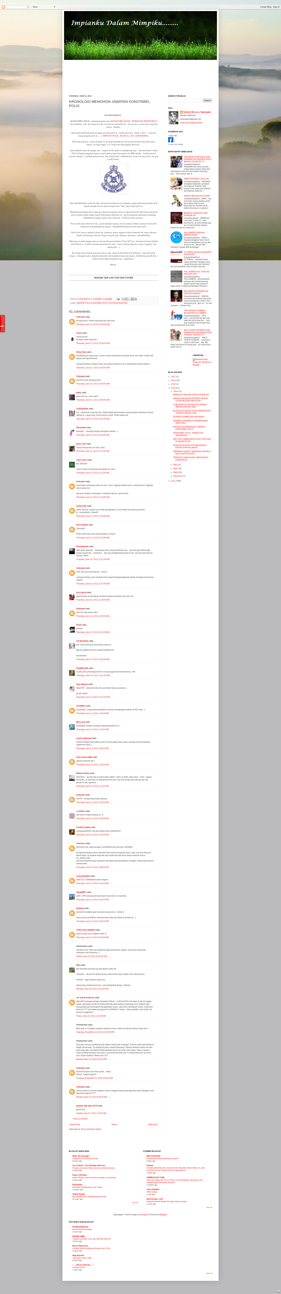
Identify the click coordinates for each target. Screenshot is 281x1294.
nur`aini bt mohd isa (85, 997)
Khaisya (80, 908)
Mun (78, 965)
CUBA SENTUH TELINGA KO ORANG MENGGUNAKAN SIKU (190, 405)
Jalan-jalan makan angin (81, 1258)
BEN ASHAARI (153, 1156)
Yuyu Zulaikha (153, 1189)
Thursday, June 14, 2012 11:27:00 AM (92, 584)
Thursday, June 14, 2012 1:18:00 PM (92, 764)
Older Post (153, 1124)
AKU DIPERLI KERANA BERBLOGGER (194, 234)
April (175, 468)
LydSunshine (82, 409)
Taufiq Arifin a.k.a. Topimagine (90, 299)
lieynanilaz (81, 427)
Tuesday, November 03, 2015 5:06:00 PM (94, 1078)
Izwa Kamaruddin (84, 757)
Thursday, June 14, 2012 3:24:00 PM (92, 883)
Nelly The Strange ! (81, 1156)
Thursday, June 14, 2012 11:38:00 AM (92, 600)
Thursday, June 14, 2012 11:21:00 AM (92, 559)
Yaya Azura (81, 460)
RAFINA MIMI (78, 1236)
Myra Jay (80, 722)
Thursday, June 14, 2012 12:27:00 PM (93, 697)
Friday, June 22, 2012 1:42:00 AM (91, 1016)
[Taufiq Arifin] (170, 142)
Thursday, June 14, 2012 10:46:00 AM (93, 384)
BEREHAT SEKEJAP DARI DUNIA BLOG (195, 214)
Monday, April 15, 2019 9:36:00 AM (91, 1097)
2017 (173, 376)
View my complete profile (191, 123)
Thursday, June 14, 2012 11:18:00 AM (92, 497)
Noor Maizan (82, 684)
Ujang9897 (81, 892)
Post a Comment (80, 1119)
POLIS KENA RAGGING (118, 303)
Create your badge (175, 144)
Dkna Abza (81, 352)
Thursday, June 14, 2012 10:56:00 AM (93, 400)
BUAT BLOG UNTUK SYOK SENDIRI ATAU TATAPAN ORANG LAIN (192, 412)
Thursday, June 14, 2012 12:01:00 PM (93, 675)
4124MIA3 (81, 706)
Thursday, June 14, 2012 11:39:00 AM (92, 616)
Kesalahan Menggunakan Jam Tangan (87, 1187)
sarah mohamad (83, 738)
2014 (173, 380)
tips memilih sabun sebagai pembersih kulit (89, 1197)
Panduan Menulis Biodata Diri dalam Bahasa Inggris (167, 1201)
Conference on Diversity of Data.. (85, 1158)
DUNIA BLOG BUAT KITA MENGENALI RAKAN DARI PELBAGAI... (190, 446)
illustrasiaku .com (155, 1199)
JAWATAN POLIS (83, 303)
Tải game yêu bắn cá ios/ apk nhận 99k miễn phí (91, 1239)
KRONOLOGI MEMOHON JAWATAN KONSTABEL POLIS (189, 428)
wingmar (144, 1214)
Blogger (163, 1214)
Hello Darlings (152, 1192)
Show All (135, 1202)
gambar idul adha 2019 (86, 1106)
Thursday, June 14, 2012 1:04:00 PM (92, 729)
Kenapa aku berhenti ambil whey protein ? (163, 1158)
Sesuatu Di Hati (78, 1267)
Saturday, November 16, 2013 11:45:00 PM (95, 1032)
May (175, 464)
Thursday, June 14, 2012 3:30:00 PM (92, 900)
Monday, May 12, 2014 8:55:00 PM (91, 1059)
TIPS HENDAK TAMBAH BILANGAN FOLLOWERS (195, 311)
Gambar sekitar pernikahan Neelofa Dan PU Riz (91, 1248)
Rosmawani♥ (82, 546)
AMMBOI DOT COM (155, 1177)
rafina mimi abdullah (85, 930)
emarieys (80, 843)
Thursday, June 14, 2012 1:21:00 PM (92, 786)
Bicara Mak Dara (80, 1246)
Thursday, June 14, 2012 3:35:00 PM (92, 921)
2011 (173, 481)
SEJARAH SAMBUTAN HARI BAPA (188, 417)
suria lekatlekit (83, 876)
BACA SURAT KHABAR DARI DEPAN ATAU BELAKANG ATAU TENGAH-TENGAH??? (198, 332)
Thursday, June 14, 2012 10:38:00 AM (93, 343)
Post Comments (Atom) (91, 1129)
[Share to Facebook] (132, 299)
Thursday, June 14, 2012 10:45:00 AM (93, 368)
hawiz (78, 625)
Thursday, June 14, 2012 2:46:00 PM (92, 835)
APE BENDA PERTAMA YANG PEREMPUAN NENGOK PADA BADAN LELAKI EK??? (197, 159)
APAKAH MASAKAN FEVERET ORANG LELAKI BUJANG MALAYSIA (190, 399)
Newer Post (75, 1124)
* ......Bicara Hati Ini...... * (83, 1265)
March (176, 472)
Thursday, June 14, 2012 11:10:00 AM (92, 451)
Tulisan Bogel (78, 1194)
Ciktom (150, 1165)
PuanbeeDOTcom (80, 1227)
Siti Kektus (77, 1185)
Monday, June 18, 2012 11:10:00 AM (92, 989)
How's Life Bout (79, 1175)
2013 (173, 384)
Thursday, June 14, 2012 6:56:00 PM (92, 937)
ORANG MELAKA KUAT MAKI (197, 196)
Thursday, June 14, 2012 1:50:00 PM (92, 802)
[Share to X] (129, 299)
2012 (173, 388)
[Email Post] (118, 299)
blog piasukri (78, 1255)
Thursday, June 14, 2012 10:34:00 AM (93, 324)
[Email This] (123, 299)
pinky (78, 392)
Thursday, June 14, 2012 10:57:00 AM (93, 419)
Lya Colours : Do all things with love (88, 1165)
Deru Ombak (82, 525)
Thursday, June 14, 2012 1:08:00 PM (92, 748)
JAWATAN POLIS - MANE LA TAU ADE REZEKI (125, 135)
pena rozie (81, 444)
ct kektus (80, 811)
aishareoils (81, 506)
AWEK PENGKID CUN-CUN (196, 179)
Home (114, 1124)
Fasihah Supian (83, 827)
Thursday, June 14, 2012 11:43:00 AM (92, 632)
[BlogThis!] (126, 299)
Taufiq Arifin (172, 136)
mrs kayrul (81, 592)
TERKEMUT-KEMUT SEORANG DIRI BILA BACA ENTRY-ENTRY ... (191, 452)
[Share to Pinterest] (135, 299)
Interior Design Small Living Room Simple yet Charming (94, 1177)
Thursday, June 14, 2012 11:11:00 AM (92, 473)
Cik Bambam (82, 641)
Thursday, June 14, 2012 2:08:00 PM (92, 818)
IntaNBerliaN (82, 668)
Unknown (80, 317)
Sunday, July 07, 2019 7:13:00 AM (91, 1113)
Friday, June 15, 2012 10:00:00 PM (91, 956)
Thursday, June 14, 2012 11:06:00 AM (92, 435)
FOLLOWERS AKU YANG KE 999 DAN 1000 (196, 273)
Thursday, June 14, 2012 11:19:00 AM (92, 516)
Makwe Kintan (82, 773)
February (177, 476)
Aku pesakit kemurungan (82, 1229)
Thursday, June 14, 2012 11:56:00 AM (92, 659)
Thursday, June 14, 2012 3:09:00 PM (92, 867)
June (175, 391)
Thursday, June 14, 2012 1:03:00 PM (92, 713)
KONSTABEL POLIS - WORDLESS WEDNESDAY (134, 121)
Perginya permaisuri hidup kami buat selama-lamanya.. (93, 1168)
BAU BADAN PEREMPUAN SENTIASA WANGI (196, 292)
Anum (79, 333)
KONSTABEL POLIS (99, 303)
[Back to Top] (279, 1291)
